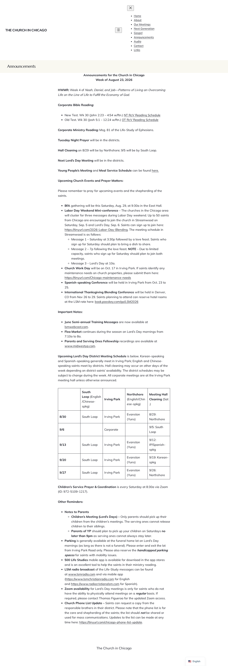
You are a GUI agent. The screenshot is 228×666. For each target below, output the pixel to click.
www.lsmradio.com (81, 574)
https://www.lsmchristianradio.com (90, 579)
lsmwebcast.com (76, 327)
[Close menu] (130, 8)
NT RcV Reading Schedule (142, 115)
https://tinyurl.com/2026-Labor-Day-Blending (96, 230)
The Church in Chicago (26, 30)
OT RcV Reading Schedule (140, 120)
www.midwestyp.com (80, 346)
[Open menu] (118, 30)
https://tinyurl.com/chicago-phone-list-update (110, 622)
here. (155, 170)
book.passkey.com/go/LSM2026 (116, 302)
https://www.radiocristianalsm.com (95, 584)
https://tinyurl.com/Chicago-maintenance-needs (98, 278)
